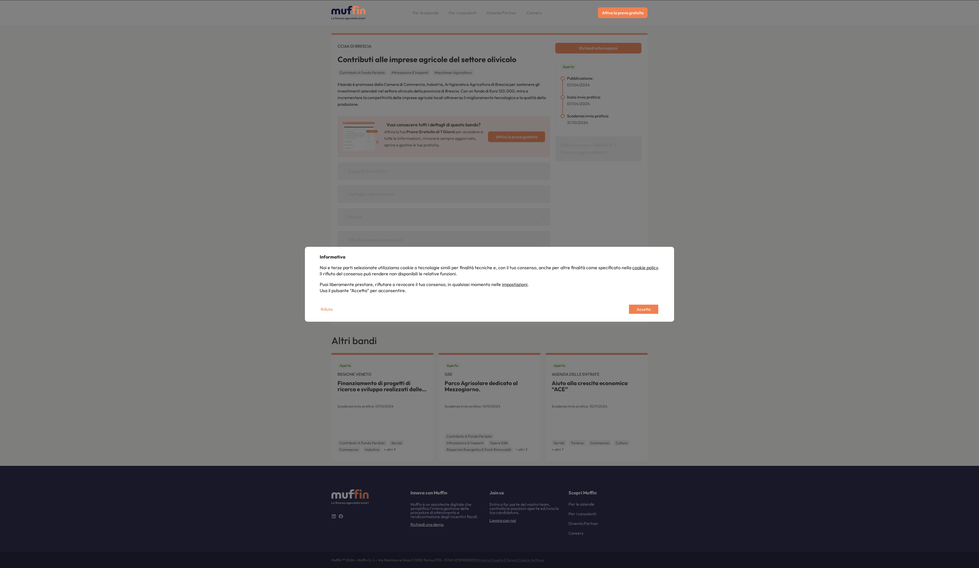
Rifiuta (326, 309)
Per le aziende (426, 12)
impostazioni (514, 284)
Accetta (644, 309)
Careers (534, 12)
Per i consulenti (462, 12)
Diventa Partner (502, 12)
